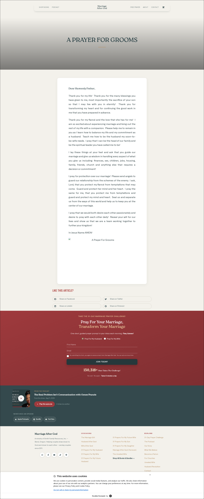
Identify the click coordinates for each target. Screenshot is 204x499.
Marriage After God (46, 434)
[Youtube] (54, 455)
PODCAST (55, 7)
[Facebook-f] (48, 455)
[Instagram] (42, 455)
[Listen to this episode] (21, 398)
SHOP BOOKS (44, 7)
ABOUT (145, 7)
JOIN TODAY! (102, 362)
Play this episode (45, 404)
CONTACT (155, 7)
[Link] (163, 7)
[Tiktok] (60, 455)
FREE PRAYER (135, 7)
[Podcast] (66, 455)
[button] (76, 299)
